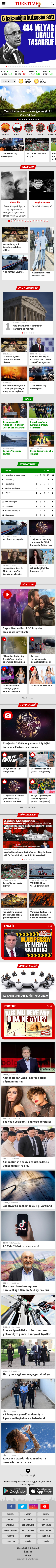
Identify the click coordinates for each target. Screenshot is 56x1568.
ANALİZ (28, 1541)
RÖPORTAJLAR (28, 1525)
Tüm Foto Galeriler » (28, 808)
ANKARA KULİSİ (10, 1530)
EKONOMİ (45, 1536)
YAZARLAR (10, 1525)
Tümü (49, 926)
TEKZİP (46, 1541)
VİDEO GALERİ (46, 1530)
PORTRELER (45, 1525)
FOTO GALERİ (28, 1530)
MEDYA (10, 1519)
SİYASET (27, 1514)
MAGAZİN (28, 1519)
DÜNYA (46, 1514)
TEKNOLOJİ (10, 1541)
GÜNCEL (10, 1514)
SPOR (45, 1519)
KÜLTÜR (10, 1536)
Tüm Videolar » (28, 698)
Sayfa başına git (28, 1475)
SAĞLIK (28, 1536)
